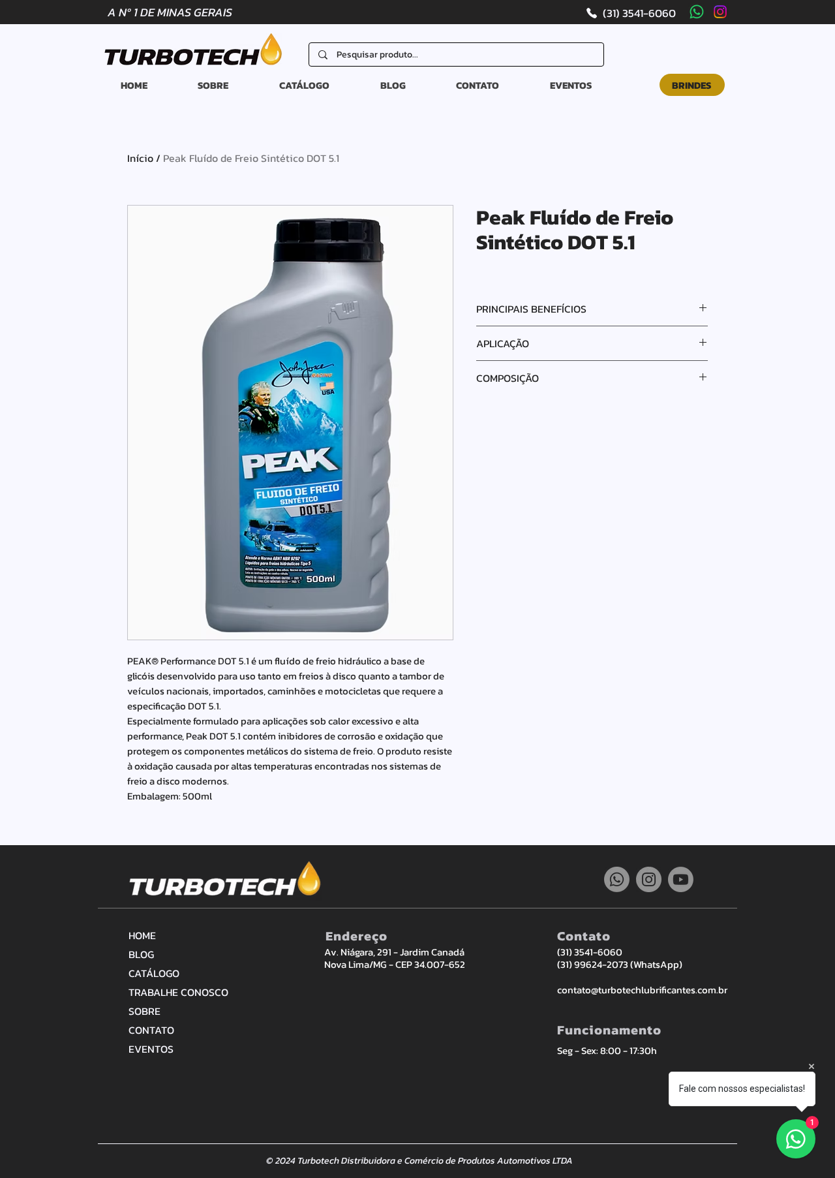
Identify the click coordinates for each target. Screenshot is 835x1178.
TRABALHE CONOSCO (174, 992)
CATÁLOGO (154, 973)
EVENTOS (151, 1049)
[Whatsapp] (696, 11)
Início (140, 158)
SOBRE (144, 1011)
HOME (142, 935)
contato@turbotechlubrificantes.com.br (642, 989)
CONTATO (151, 1030)
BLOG (141, 954)
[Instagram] (720, 11)
